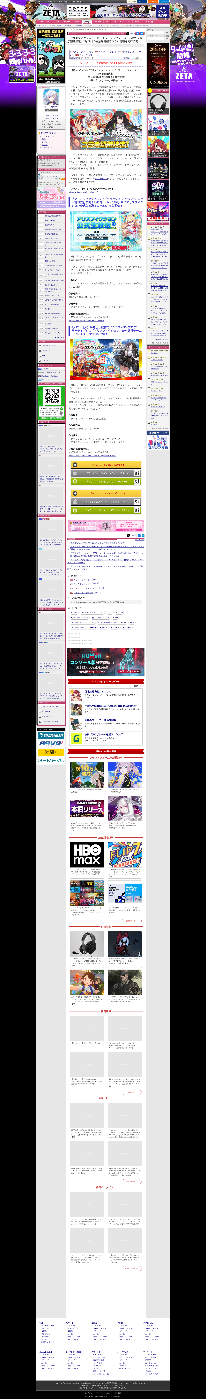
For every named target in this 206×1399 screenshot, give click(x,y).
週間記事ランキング (49, 345)
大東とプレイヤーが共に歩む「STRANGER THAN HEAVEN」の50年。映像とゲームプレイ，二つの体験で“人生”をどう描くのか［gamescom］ (124, 1258)
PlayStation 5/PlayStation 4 (51, 376)
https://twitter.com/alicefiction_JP (83, 192)
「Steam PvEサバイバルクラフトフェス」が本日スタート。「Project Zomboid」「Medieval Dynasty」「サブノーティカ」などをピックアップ (86, 911)
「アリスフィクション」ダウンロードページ (107, 473)
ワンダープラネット (50, 115)
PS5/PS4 (67, 22)
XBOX (56, 22)
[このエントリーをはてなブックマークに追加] (142, 34)
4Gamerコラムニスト (52, 295)
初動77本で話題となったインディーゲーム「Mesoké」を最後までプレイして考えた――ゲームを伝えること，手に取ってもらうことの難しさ (51, 602)
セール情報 (78, 25)
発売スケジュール (74, 1336)
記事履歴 (153, 1)
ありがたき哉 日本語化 (52, 313)
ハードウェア (118, 22)
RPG (110, 612)
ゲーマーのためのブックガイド (54, 275)
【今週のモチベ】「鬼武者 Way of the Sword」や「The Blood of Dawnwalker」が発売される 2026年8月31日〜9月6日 (86, 1081)
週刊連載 (45, 1336)
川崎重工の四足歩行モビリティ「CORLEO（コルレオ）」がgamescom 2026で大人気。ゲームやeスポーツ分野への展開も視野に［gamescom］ (159, 243)
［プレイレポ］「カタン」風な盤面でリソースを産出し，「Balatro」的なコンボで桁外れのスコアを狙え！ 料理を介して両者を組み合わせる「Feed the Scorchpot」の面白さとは (124, 1133)
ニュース (45, 136)
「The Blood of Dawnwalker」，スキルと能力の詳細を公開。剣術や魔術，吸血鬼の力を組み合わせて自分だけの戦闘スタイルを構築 (159, 333)
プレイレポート (99, 1328)
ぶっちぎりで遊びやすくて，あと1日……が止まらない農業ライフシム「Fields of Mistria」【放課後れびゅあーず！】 (124, 1045)
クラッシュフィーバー (90, 55)
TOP (41, 22)
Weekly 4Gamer (50, 220)
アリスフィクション (51, 107)
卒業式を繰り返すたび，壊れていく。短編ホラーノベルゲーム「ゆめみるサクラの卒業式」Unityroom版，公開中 (159, 231)
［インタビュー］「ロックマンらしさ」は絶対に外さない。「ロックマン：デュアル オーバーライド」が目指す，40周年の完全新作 (51, 666)
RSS (38, 2)
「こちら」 (115, 1385)
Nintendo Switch (47, 380)
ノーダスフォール (157, 359)
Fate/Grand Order (156, 391)
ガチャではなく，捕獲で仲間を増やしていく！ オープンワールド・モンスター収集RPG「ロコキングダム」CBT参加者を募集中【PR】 (86, 1000)
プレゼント (46, 350)
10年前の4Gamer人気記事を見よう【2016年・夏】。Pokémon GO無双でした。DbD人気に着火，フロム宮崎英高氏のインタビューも (51, 509)
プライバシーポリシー (50, 706)
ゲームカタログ (151, 1374)
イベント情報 (150, 1357)
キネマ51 (48, 324)
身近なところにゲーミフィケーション (54, 319)
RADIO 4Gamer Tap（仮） (54, 265)
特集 (44, 139)
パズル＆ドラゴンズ (158, 406)
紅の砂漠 (154, 424)
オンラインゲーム (48, 1326)
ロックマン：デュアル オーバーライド (158, 399)
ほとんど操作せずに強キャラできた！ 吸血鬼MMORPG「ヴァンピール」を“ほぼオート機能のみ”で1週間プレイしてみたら (51, 542)
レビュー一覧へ (131, 1181)
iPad (132, 622)
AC (129, 22)
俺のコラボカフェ (51, 285)
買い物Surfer (49, 309)
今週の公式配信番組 (51, 234)
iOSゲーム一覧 (127, 25)
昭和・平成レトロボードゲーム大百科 (54, 290)
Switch (76, 22)
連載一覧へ (60, 337)
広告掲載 (118, 1393)
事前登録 (68, 25)
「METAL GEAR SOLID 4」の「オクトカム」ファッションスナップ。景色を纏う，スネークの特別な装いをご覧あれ (51, 449)
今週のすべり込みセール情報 (54, 256)
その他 (148, 1371)
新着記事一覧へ (131, 921)
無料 (116, 617)
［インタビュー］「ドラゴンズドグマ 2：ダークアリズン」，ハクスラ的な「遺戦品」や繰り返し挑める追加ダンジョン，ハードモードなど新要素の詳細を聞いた (51, 696)
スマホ (86, 22)
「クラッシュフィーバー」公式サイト (108, 493)
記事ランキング (47, 1342)
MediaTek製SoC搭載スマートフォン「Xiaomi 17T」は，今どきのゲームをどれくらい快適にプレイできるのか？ (86, 1171)
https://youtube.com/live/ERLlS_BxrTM (86, 320)
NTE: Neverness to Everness (159, 383)
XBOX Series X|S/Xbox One (51, 372)
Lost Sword (154, 353)
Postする (132, 33)
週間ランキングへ (163, 339)
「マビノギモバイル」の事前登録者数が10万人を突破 (86, 791)
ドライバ (45, 360)
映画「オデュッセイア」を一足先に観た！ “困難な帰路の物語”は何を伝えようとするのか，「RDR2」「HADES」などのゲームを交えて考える (51, 479)
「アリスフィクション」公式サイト (108, 465)
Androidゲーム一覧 (142, 25)
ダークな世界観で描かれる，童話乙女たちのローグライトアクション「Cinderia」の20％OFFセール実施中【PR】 (124, 961)
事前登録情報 (98, 1360)
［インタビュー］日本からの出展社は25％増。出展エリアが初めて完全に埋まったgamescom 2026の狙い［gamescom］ (51, 636)
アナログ (138, 22)
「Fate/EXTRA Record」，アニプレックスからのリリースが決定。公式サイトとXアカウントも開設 (159, 310)
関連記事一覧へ (139, 540)
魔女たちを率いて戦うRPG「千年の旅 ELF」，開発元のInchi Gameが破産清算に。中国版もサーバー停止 (124, 825)
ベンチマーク (124, 1368)
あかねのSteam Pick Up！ (53, 333)
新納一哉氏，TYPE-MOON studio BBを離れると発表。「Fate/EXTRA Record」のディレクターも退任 (159, 277)
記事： (57, 178)
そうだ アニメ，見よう (52, 270)
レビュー (45, 142)
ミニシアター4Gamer (52, 304)
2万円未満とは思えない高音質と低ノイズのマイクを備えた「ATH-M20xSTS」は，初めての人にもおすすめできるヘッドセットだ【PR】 (86, 962)
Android (104, 627)
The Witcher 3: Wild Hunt (159, 375)
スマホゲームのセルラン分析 (54, 250)
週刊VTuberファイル (52, 238)
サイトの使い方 (64, 2)
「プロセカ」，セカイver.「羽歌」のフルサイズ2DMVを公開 (124, 791)
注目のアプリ (90, 25)
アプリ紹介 (97, 1366)
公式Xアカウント (49, 2)
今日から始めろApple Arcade (54, 280)
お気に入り (142, 1)
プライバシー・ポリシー (103, 1393)
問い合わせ (77, 2)
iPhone (75, 612)
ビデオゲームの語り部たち (54, 300)
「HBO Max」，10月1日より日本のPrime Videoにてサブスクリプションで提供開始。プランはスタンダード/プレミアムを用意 (86, 872)
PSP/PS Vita (148, 1323)
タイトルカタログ (74, 1339)
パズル (120, 612)
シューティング (151, 1366)
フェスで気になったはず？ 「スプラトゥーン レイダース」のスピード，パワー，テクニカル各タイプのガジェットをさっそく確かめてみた (51, 572)
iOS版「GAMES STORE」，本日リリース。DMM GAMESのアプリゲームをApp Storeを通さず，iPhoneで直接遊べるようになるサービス (86, 826)
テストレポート (125, 1357)
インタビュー (103, 25)
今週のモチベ (49, 225)
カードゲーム (150, 1363)
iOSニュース (41, 25)
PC (48, 22)
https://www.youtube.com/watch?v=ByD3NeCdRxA (92, 455)
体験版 (45, 145)
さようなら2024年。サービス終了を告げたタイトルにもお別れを (98, 543)
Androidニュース (55, 25)
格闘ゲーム (149, 1360)
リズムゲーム (150, 1368)
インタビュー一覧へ (132, 1268)
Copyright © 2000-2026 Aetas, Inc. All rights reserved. (103, 1396)
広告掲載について (48, 716)
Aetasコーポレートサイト (51, 721)
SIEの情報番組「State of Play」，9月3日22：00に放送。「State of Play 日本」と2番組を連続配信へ (124, 910)
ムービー (115, 25)
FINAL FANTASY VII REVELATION (159, 368)
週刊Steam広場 (50, 261)
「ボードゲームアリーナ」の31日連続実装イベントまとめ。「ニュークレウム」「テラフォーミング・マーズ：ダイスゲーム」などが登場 (124, 873)
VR (107, 22)
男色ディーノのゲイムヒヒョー (54, 244)
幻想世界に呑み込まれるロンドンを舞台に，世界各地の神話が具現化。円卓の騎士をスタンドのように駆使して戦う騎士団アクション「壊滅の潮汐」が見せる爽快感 (124, 1172)
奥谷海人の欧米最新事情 (53, 216)
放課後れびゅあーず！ (52, 328)
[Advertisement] (106, 1297)
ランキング (164, 1)
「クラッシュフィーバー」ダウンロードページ (107, 502)
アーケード (147, 1352)
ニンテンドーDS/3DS (74, 1352)
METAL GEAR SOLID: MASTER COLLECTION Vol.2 (159, 415)
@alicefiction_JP (100, 178)
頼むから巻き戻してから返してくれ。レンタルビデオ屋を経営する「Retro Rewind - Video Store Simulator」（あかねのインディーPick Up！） (124, 1082)
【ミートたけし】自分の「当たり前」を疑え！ (86, 1044)
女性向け (97, 22)
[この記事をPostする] (127, 33)
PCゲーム (45, 368)
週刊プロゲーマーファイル (54, 229)
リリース (116, 628)
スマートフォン (98, 1352)
